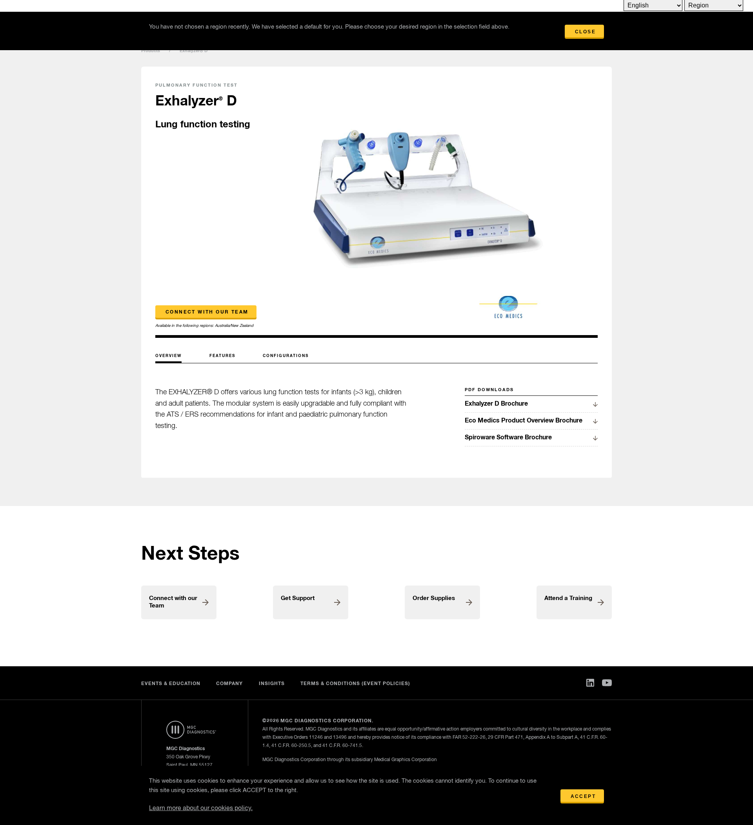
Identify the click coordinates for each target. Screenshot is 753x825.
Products (150, 51)
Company (229, 684)
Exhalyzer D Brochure (496, 404)
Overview (168, 356)
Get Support (298, 598)
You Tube (607, 683)
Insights (272, 684)
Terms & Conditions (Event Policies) (355, 684)
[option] (424, 202)
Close (585, 31)
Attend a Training (568, 598)
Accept (583, 796)
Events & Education (170, 684)
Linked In (590, 683)
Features (222, 356)
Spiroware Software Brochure (508, 437)
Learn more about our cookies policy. (201, 808)
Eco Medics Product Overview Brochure (523, 420)
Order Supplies (434, 598)
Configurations (286, 356)
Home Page (197, 730)
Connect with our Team (207, 312)
